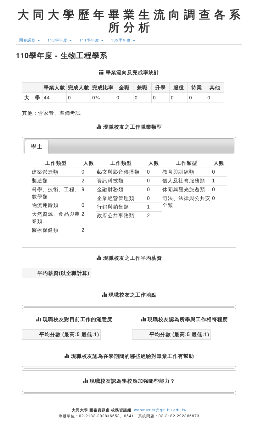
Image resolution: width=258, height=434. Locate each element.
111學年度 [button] (89, 39)
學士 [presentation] (37, 146)
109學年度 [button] (121, 39)
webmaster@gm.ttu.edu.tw (160, 409)
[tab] (36, 146)
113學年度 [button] (58, 39)
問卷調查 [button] (28, 39)
